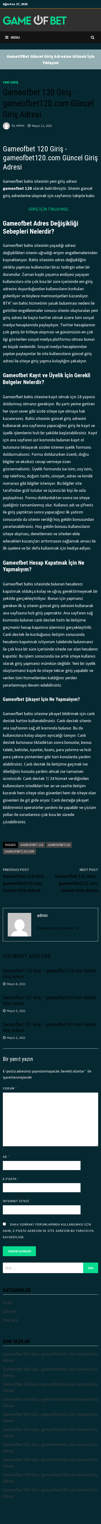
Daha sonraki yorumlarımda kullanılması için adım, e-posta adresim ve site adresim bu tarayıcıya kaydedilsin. (48, 1230)
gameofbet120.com (19, 851)
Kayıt (7, 1302)
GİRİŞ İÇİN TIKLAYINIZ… (50, 209)
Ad (6, 1157)
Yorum (10, 1088)
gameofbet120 (59, 845)
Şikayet (9, 1311)
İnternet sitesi (16, 1201)
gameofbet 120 (31, 845)
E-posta (11, 1179)
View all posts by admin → (58, 928)
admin (20, 126)
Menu (15, 37)
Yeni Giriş (10, 82)
